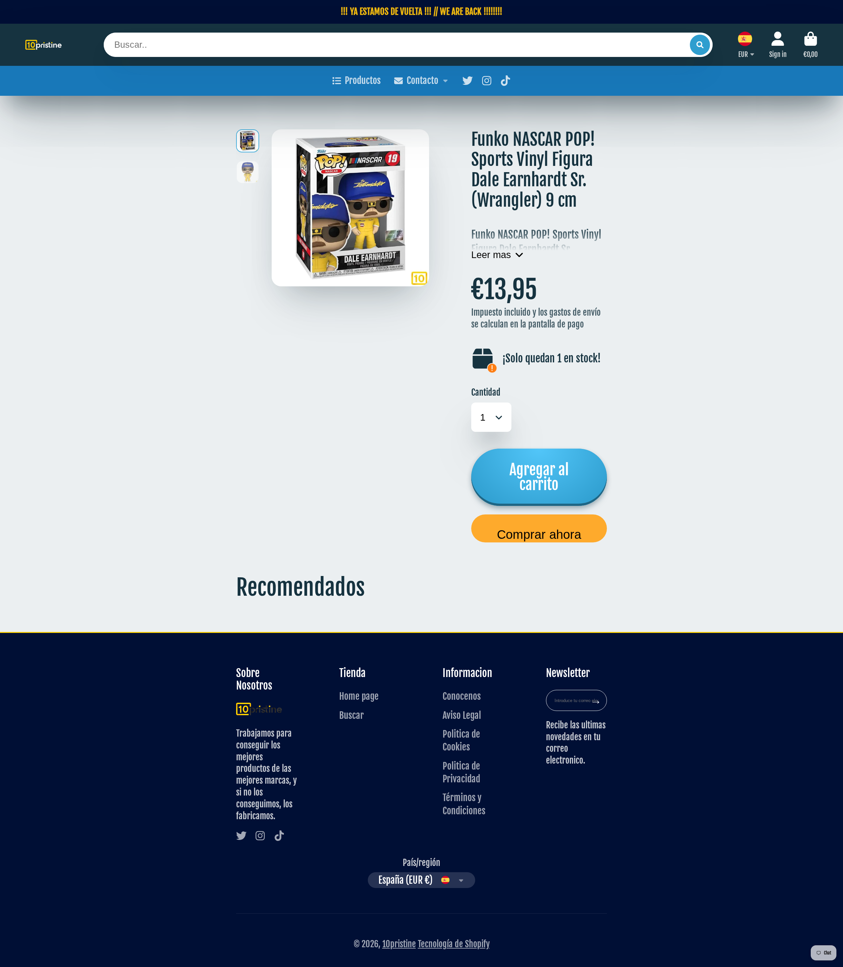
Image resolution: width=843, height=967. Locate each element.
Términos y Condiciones (464, 804)
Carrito (810, 45)
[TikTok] (505, 80)
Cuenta (778, 45)
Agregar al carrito (539, 477)
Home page (359, 696)
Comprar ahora (539, 534)
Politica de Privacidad (461, 772)
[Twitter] (467, 80)
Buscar (351, 715)
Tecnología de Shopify (454, 944)
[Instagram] (486, 80)
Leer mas (491, 254)
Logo (43, 45)
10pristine (399, 944)
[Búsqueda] (700, 45)
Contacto (422, 80)
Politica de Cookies (461, 740)
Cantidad (486, 392)
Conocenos (462, 696)
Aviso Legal (462, 715)
